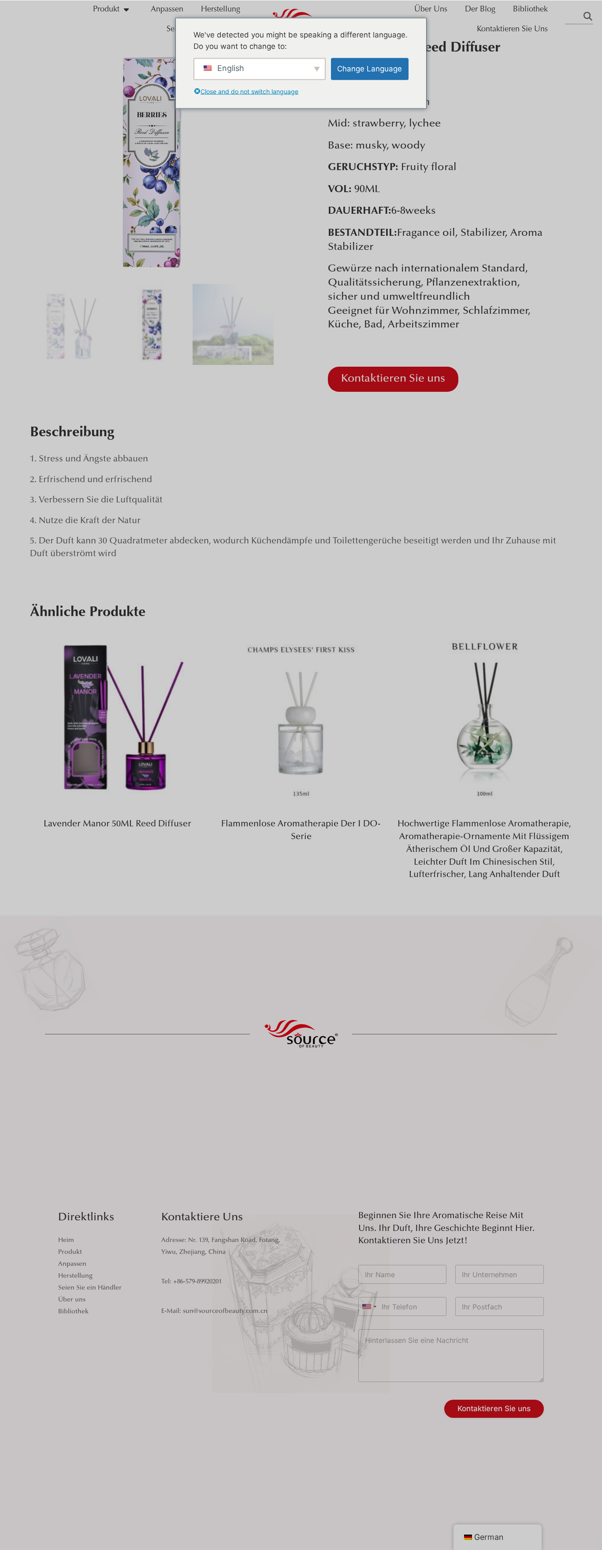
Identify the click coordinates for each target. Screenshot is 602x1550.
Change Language (369, 68)
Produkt (106, 10)
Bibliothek (530, 10)
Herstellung (220, 10)
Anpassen (167, 10)
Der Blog (480, 10)
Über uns (430, 10)
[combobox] (369, 1306)
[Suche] (588, 17)
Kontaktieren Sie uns (512, 29)
